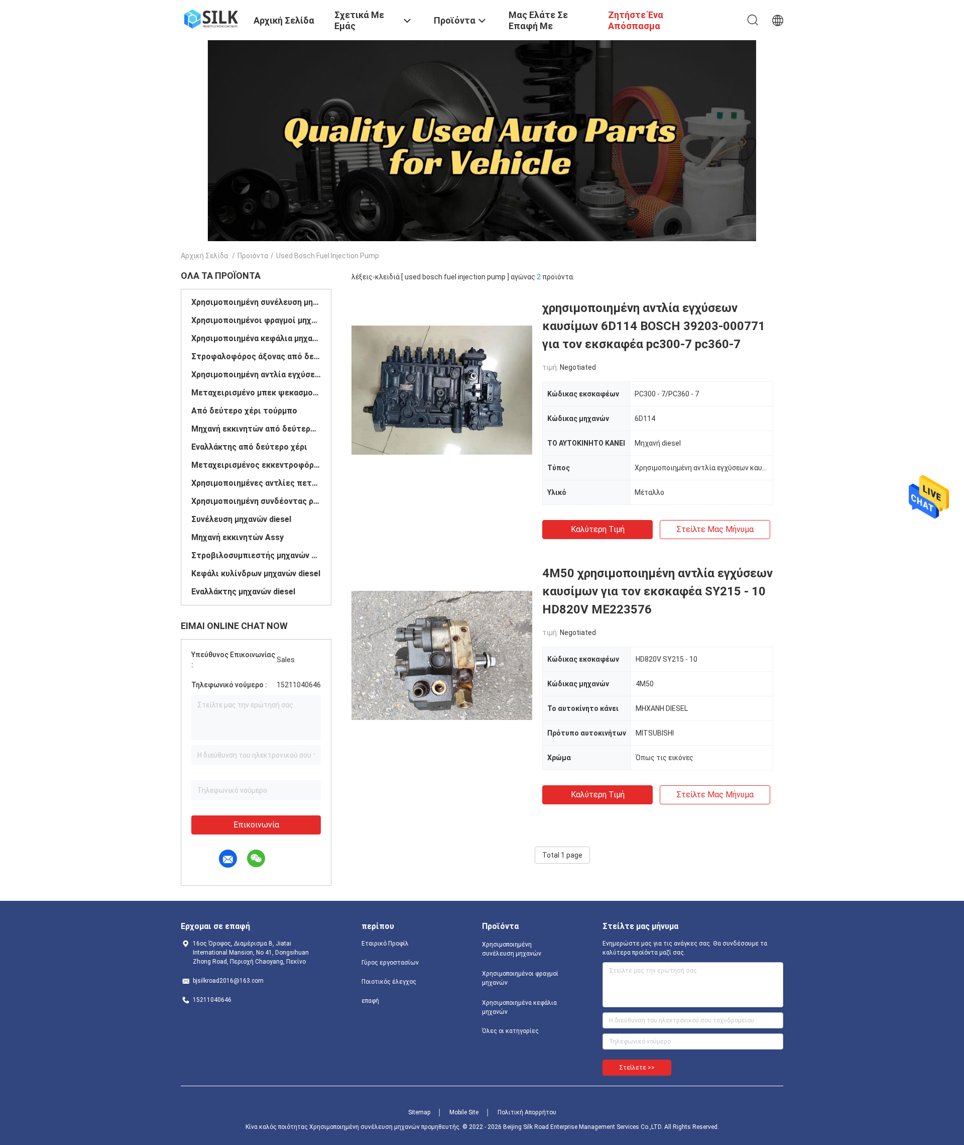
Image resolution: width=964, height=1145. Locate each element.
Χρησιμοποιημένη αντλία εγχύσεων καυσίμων (256, 374)
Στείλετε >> (637, 1067)
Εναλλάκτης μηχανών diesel (243, 591)
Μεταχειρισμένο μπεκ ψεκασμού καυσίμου (256, 392)
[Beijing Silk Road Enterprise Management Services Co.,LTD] (211, 18)
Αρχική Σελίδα (204, 256)
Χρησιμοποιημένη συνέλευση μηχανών (256, 302)
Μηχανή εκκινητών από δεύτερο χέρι (256, 429)
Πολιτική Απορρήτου (527, 1112)
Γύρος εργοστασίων (390, 962)
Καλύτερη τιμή (598, 529)
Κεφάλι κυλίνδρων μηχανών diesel (255, 573)
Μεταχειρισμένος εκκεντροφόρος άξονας (256, 465)
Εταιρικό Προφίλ (385, 943)
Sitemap (419, 1112)
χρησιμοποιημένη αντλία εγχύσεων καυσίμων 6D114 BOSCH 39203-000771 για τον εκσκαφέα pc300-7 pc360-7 (653, 326)
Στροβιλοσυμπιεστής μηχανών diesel (256, 555)
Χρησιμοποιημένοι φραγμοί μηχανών (256, 320)
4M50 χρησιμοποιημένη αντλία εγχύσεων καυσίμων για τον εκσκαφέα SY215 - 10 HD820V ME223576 (657, 591)
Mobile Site (463, 1112)
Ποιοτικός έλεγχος (389, 981)
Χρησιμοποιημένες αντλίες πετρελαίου (256, 483)
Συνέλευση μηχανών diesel (241, 519)
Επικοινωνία (256, 824)
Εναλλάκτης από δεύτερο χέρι (249, 447)
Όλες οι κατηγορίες (510, 1030)
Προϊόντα (252, 256)
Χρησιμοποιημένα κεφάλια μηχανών (256, 338)
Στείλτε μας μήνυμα (715, 529)
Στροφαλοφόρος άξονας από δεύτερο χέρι (256, 356)
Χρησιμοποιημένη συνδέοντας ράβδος (256, 501)
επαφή (370, 1000)
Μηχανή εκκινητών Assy (237, 537)
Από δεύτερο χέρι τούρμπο (244, 410)
